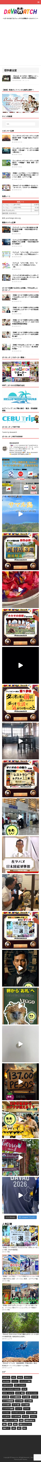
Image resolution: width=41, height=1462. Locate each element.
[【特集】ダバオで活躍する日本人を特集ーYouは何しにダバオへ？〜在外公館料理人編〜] (6, 336)
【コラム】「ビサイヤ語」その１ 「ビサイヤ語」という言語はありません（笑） (25, 265)
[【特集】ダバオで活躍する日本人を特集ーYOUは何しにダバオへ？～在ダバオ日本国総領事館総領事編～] (6, 324)
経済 (19, 1428)
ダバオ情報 (28, 1401)
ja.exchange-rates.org (13, 218)
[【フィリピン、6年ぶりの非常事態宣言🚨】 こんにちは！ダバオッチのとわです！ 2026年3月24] (20, 1081)
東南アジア (6, 1428)
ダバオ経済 (25, 1405)
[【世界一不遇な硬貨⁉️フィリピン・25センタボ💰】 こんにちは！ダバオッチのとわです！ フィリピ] (20, 1043)
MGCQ (20, 1377)
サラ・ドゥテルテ (20, 1385)
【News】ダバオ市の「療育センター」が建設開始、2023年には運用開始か (26, 77)
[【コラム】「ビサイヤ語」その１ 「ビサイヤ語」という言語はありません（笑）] (6, 267)
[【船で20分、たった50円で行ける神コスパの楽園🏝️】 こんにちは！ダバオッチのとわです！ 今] (20, 514)
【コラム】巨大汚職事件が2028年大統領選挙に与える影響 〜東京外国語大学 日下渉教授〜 (25, 242)
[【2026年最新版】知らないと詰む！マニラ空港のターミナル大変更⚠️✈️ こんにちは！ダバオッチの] (20, 476)
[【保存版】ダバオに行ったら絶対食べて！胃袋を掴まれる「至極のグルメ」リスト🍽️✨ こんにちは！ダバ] (20, 778)
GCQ (13, 1377)
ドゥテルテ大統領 (8, 1409)
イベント (14, 1381)
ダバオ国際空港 (15, 1397)
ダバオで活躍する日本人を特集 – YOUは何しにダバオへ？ (20, 289)
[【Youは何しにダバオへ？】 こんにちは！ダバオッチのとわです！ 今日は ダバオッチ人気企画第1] (20, 854)
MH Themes (23, 1459)
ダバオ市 (34, 1397)
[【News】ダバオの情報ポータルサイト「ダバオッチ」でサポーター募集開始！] (6, 190)
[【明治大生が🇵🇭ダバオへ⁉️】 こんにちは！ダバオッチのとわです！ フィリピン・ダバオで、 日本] (20, 1195)
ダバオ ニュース (8, 1393)
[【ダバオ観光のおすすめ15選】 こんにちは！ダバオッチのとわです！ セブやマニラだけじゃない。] (20, 930)
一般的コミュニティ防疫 (10, 1420)
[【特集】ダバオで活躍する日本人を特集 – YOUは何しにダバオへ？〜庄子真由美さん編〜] (6, 312)
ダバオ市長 (19, 1401)
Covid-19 (6, 1377)
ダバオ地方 (26, 1397)
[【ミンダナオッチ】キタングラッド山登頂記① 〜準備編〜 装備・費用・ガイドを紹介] (6, 165)
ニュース (26, 80)
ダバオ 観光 (20, 1393)
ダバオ (24, 1389)
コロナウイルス (7, 1385)
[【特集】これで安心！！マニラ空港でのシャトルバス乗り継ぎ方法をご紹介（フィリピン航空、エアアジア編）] (6, 177)
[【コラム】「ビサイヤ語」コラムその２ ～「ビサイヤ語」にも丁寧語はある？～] (6, 256)
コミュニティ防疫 (25, 1381)
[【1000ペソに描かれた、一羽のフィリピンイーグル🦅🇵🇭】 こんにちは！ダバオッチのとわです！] (20, 1006)
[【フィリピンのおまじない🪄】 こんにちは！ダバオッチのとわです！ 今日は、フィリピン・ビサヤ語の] (20, 665)
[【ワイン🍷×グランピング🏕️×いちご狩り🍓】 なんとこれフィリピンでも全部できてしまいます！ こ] (20, 1157)
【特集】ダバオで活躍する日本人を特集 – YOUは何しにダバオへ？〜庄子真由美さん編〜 (25, 309)
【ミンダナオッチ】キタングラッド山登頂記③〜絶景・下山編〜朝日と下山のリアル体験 (25, 137)
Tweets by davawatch (9, 432)
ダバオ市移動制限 (8, 1401)
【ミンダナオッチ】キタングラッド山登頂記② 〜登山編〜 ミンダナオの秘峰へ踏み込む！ (25, 150)
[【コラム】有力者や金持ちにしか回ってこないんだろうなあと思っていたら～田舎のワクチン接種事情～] (6, 279)
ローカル (25, 1416)
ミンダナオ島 (16, 1416)
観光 (24, 1428)
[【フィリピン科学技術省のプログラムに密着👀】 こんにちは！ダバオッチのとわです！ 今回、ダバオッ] (20, 589)
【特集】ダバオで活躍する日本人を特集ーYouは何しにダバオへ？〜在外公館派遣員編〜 (25, 297)
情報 (4, 1424)
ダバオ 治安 (16, 1405)
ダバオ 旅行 (6, 1405)
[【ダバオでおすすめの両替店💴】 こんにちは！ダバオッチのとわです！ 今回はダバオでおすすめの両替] (20, 551)
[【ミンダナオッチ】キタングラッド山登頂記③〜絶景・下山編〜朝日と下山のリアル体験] (6, 140)
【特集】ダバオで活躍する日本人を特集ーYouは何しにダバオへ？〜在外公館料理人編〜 (25, 334)
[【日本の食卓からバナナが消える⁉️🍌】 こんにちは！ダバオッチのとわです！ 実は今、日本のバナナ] (20, 1119)
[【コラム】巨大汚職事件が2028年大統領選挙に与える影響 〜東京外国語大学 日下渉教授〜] (6, 244)
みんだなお (6, 1381)
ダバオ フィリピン (32, 1393)
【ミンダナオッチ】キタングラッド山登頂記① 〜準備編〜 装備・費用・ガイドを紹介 (25, 162)
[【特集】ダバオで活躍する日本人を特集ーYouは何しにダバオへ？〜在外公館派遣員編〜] (6, 299)
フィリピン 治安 (31, 1413)
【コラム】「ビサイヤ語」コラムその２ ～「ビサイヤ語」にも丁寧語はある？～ (26, 253)
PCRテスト (28, 1377)
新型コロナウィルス (25, 1424)
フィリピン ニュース (18, 1413)
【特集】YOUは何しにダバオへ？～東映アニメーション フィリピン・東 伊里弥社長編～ (25, 347)
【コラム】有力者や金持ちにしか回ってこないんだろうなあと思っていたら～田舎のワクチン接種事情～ (25, 277)
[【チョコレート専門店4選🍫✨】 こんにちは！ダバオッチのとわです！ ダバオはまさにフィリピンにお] (20, 627)
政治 (15, 1424)
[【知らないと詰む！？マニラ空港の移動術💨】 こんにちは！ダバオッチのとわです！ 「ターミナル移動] (20, 816)
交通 (21, 1420)
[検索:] (20, 124)
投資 (10, 1424)
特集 (8, 1252)
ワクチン (33, 1416)
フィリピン (6, 1413)
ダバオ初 (5, 1397)
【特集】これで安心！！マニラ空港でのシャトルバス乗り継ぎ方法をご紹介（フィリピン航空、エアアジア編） (25, 175)
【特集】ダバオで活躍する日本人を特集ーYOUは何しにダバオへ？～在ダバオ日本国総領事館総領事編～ (25, 322)
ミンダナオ (6, 1416)
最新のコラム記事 (9, 222)
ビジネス (26, 1409)
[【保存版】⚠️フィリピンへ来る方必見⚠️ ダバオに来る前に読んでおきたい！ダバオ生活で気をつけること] (20, 703)
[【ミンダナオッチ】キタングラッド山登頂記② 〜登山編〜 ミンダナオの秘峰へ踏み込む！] (6, 152)
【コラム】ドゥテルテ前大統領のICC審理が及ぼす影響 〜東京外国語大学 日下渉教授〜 (25, 229)
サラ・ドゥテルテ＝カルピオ (11, 1389)
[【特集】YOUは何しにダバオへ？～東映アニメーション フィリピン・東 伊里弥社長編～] (6, 349)
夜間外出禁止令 (29, 1420)
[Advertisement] (20, 43)
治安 (13, 1428)
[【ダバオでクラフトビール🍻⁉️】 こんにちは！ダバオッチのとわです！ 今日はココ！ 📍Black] (20, 741)
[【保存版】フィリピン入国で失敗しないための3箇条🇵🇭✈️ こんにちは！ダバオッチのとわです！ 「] (20, 892)
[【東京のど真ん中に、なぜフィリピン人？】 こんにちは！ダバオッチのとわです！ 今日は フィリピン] (20, 968)
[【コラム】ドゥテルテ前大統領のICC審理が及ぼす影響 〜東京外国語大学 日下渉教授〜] (6, 232)
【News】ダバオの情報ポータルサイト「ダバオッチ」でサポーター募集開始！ (25, 186)
